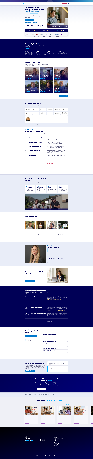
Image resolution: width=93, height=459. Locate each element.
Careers (55, 439)
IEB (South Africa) (27, 437)
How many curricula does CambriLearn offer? (49, 334)
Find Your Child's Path (38, 19)
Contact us (55, 440)
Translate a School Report (29, 370)
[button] (38, 4)
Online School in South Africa (43, 436)
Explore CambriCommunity (50, 163)
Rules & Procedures (57, 445)
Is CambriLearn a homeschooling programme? (49, 355)
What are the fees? (45, 343)
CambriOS (55, 437)
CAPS (55, 168)
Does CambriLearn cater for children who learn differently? (51, 348)
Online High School (42, 440)
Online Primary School (42, 439)
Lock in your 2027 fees (65, 10)
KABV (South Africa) (27, 436)
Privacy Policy (56, 444)
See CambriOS (27, 48)
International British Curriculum (50, 168)
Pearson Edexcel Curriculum (28, 435)
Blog (55, 436)
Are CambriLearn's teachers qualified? (48, 336)
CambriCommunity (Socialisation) (58, 438)
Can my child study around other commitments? (49, 341)
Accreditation (56, 446)
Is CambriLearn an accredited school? (48, 332)
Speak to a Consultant (29, 19)
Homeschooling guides (57, 435)
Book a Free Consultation (29, 280)
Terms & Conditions (56, 443)
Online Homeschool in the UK (43, 435)
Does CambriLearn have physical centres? (49, 350)
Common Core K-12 (27, 438)
